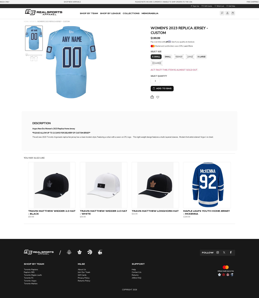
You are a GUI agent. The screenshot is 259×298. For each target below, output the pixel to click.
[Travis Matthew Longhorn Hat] (155, 185)
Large (190, 57)
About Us (82, 269)
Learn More (188, 46)
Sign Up (195, 6)
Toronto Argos (30, 280)
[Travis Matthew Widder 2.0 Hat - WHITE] (103, 185)
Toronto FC (28, 278)
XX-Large (156, 63)
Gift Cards (208, 6)
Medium (178, 57)
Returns (135, 275)
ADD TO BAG (163, 88)
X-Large (201, 57)
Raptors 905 (29, 272)
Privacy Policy (83, 278)
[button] (158, 98)
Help (134, 269)
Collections (131, 13)
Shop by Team (89, 13)
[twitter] (224, 252)
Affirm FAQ (136, 278)
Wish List (220, 6)
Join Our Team (84, 272)
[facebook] (230, 252)
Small (168, 57)
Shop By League (110, 13)
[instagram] (217, 252)
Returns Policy (84, 280)
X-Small (156, 57)
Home (26, 22)
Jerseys (33, 22)
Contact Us (136, 272)
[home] (44, 12)
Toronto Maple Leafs (33, 275)
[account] (227, 13)
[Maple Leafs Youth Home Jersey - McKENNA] (207, 185)
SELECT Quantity (159, 76)
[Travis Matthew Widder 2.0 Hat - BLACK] (52, 185)
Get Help (231, 6)
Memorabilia (150, 13)
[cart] (233, 13)
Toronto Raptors (31, 269)
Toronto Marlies (31, 283)
